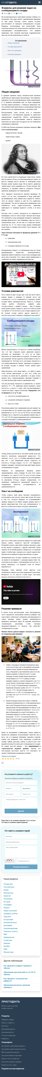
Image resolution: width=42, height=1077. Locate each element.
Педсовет (7, 917)
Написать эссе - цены (9, 1065)
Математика (8, 893)
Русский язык (9, 887)
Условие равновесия (15, 47)
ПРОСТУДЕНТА (11, 1001)
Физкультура (8, 952)
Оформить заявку (8, 1019)
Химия (6, 890)
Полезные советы (11, 931)
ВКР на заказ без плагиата (11, 1052)
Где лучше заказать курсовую (12, 1055)
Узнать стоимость (8, 1023)
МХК (5, 934)
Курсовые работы (8, 1032)
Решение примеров (14, 54)
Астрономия (8, 920)
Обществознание (10, 911)
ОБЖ (5, 949)
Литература (8, 884)
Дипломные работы (8, 1029)
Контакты (5, 1026)
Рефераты (5, 1038)
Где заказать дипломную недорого (13, 1046)
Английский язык (10, 922)
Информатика (9, 937)
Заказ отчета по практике (10, 1058)
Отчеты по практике (8, 1035)
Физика (6, 13)
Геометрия (8, 940)
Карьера (7, 943)
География (8, 905)
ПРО (9, 2)
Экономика (8, 899)
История (7, 902)
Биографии (8, 925)
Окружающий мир (11, 928)
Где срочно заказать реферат (12, 1062)
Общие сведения (13, 43)
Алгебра (7, 946)
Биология (7, 896)
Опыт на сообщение (14, 50)
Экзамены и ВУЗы (11, 914)
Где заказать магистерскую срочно (14, 1049)
